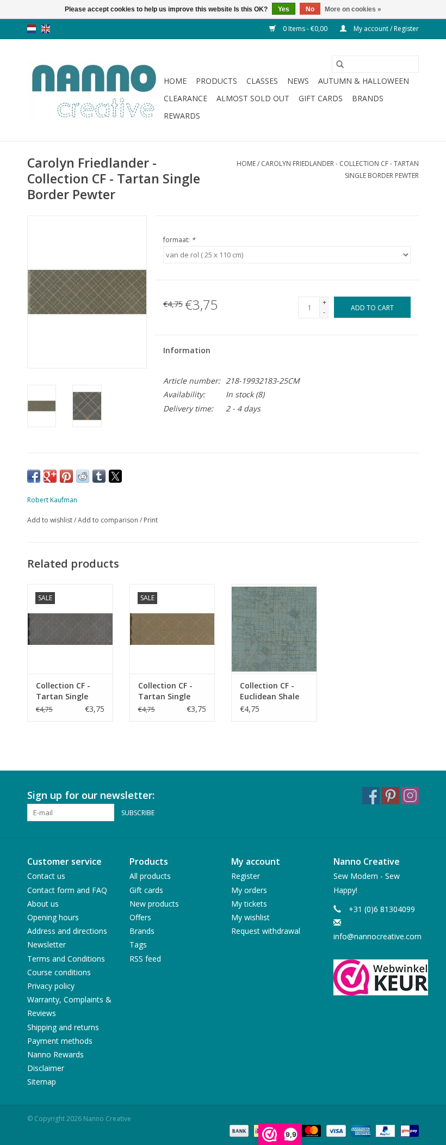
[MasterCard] (310, 1130)
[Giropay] (408, 1130)
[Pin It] (66, 476)
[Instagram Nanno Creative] (410, 795)
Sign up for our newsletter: (90, 795)
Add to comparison (109, 520)
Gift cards (321, 98)
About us (43, 903)
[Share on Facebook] (33, 476)
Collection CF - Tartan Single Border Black (63, 691)
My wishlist (250, 917)
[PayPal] (384, 1130)
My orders (249, 890)
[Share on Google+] (50, 476)
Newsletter (46, 944)
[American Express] (360, 1130)
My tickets (249, 903)
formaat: (179, 239)
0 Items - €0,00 (305, 28)
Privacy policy (51, 986)
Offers (140, 917)
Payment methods (59, 1041)
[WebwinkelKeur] (376, 977)
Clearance (185, 98)
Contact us (46, 876)
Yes (283, 9)
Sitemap (41, 1081)
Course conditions (59, 972)
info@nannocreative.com (377, 936)
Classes (262, 81)
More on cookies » (353, 9)
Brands (367, 98)
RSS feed (145, 958)
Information (186, 350)
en (45, 28)
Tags (138, 944)
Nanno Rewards (55, 1054)
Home (175, 81)
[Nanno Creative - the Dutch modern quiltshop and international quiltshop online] (93, 90)
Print (151, 520)
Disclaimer (45, 1068)
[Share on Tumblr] (99, 476)
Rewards (182, 115)
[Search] (340, 64)
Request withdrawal (265, 931)
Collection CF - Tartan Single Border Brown (165, 691)
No (310, 9)
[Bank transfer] (238, 1130)
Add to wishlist (50, 520)
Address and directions (67, 931)
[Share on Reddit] (82, 476)
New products (154, 903)
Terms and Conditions (66, 958)
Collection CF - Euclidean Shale (269, 690)
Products (216, 81)
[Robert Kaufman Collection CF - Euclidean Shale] (274, 629)
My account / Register (385, 28)
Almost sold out (252, 98)
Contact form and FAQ (67, 890)
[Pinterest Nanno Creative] (390, 795)
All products (150, 876)
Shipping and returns (63, 1027)
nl (31, 28)
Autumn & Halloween (363, 81)
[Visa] (335, 1130)
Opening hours (53, 917)
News (298, 81)
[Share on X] (115, 476)
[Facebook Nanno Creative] (371, 795)
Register (245, 876)
